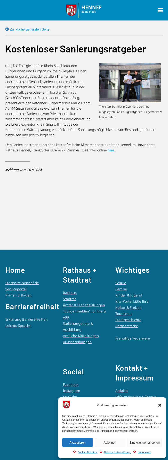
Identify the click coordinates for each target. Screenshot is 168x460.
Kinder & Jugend (128, 295)
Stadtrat (69, 298)
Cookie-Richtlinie (88, 452)
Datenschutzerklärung (117, 452)
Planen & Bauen (18, 295)
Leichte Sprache (18, 325)
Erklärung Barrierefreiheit (26, 319)
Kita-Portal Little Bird (132, 301)
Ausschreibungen (77, 342)
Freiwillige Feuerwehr (132, 338)
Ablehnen (110, 442)
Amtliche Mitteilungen (81, 335)
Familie (121, 289)
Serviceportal (16, 289)
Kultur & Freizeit (128, 307)
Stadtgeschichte (128, 319)
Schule (120, 283)
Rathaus (70, 292)
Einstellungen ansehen (144, 442)
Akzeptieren (77, 442)
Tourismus (123, 313)
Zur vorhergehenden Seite (29, 29)
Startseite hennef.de (22, 283)
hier (111, 150)
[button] (160, 405)
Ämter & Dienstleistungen (84, 305)
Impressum (144, 452)
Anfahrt (121, 390)
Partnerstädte (126, 326)
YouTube (70, 396)
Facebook (70, 384)
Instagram (71, 390)
